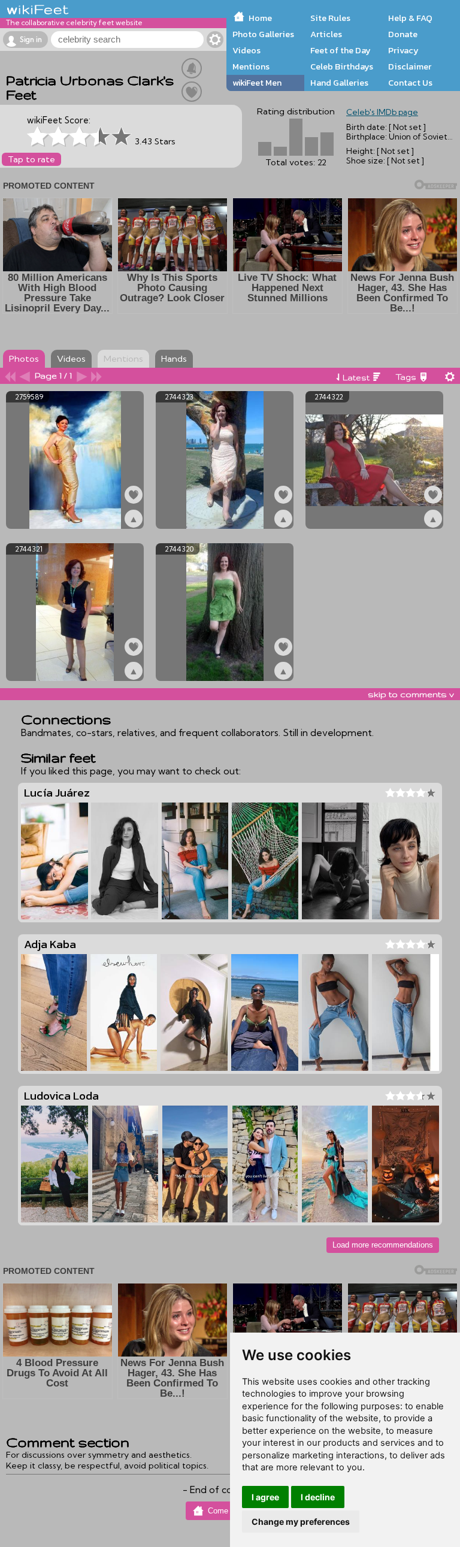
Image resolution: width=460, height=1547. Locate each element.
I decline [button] (318, 1497)
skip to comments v (411, 694)
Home (260, 18)
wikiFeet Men (257, 82)
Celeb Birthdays (341, 66)
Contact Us (410, 82)
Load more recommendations (382, 1244)
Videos (246, 50)
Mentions (251, 66)
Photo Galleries (263, 34)
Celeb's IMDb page (382, 112)
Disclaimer (409, 66)
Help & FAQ (410, 18)
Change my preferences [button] (301, 1521)
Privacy (403, 50)
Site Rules (330, 18)
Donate (402, 34)
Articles (326, 34)
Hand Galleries (339, 82)
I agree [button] (265, 1497)
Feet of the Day (340, 50)
